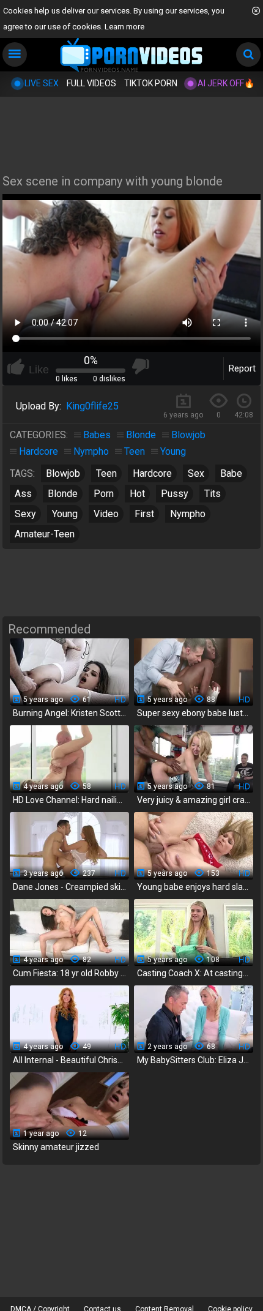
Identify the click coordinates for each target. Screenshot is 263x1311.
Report (242, 368)
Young (173, 451)
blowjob (63, 473)
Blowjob (188, 435)
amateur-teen (45, 534)
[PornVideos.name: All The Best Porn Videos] (131, 56)
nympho (188, 514)
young (65, 514)
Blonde (141, 435)
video (106, 514)
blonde (63, 493)
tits (212, 493)
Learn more (124, 26)
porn (104, 493)
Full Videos (91, 83)
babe (231, 473)
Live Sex (41, 83)
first (144, 514)
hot (137, 493)
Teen (134, 451)
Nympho (91, 451)
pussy (174, 493)
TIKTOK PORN (150, 83)
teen (106, 473)
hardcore (152, 473)
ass (23, 493)
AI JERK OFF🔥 (226, 83)
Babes (97, 435)
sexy (25, 514)
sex (196, 473)
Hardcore (38, 451)
